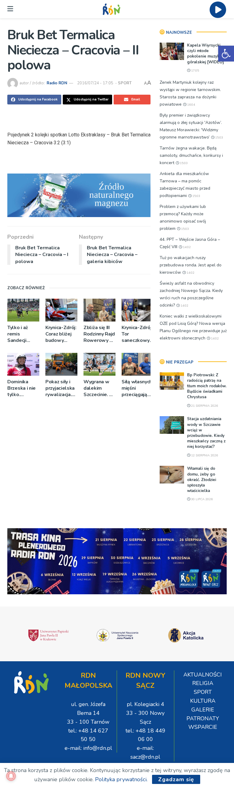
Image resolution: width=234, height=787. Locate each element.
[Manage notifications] (11, 776)
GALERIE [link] (202, 709)
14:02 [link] (186, 247)
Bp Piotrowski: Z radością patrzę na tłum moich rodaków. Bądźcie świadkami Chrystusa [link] (206, 386)
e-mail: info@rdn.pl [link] (88, 748)
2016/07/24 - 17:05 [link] (95, 83)
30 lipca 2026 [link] (201, 499)
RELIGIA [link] (202, 683)
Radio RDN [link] (57, 83)
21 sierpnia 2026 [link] (204, 406)
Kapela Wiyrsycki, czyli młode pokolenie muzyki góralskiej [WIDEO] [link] (205, 54)
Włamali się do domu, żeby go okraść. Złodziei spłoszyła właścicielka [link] (201, 480)
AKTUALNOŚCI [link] (202, 674)
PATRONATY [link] (202, 718)
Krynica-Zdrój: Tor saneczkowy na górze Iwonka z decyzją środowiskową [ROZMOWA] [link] (138, 334)
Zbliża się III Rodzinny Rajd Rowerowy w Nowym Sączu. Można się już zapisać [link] (99, 334)
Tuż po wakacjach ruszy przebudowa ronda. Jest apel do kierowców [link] (191, 265)
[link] (226, 53)
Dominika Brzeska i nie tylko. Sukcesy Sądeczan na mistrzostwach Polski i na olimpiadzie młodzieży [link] (23, 388)
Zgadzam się (176, 779)
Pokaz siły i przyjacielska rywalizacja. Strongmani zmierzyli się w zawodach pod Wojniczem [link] (60, 388)
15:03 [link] (218, 137)
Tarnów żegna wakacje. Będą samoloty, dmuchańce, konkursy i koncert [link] (191, 155)
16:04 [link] (190, 105)
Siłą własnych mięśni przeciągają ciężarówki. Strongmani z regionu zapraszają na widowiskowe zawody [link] (138, 388)
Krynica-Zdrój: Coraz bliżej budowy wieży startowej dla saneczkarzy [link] (60, 334)
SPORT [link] (125, 83)
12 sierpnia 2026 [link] (204, 455)
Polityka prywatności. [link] (121, 779)
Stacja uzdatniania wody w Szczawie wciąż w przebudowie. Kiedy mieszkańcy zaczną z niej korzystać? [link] (206, 432)
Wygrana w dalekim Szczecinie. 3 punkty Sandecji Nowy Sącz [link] (97, 388)
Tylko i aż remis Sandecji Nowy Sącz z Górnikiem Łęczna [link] (21, 334)
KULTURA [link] (202, 700)
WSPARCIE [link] (202, 727)
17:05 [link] (194, 71)
